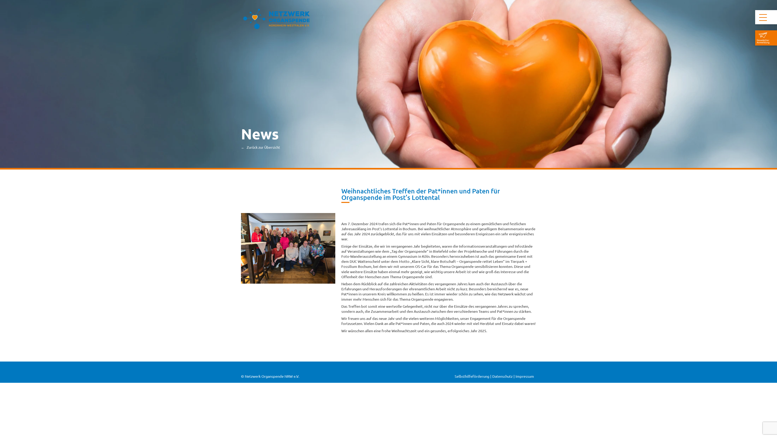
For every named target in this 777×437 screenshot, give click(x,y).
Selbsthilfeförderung (472, 376)
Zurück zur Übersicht (263, 147)
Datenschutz (502, 376)
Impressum (525, 376)
